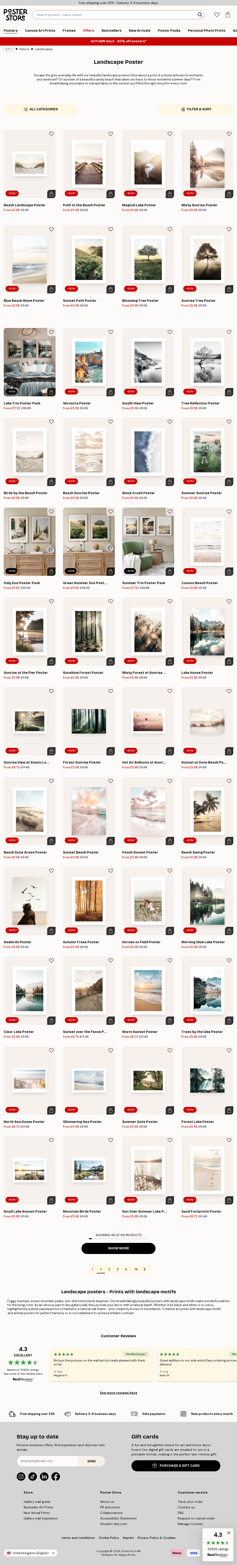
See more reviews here (118, 1393)
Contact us (186, 1507)
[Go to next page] (144, 1269)
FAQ (181, 1513)
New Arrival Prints (37, 1513)
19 (136, 1269)
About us (107, 1502)
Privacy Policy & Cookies (156, 1538)
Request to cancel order (196, 1518)
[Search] (200, 14)
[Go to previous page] (92, 1269)
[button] (218, 1544)
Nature (24, 49)
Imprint (128, 1538)
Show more (118, 1248)
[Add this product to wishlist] (51, 134)
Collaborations (111, 1513)
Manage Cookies (190, 1524)
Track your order (190, 1502)
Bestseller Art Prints (38, 1507)
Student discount (113, 1524)
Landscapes (44, 49)
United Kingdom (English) (31, 1553)
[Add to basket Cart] (51, 194)
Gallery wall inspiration (41, 1518)
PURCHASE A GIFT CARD (180, 1466)
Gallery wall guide (37, 1502)
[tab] (216, 15)
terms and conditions (78, 1538)
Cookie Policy (109, 1538)
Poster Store (129, 1551)
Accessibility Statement (118, 1518)
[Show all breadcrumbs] (9, 49)
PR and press (110, 1507)
